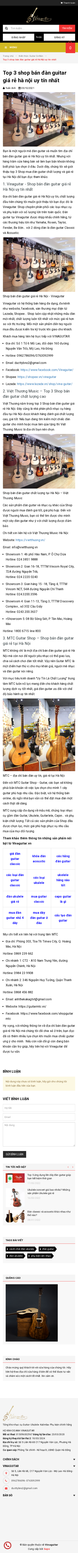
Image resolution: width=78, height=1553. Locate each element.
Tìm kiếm (67, 28)
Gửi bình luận (14, 1154)
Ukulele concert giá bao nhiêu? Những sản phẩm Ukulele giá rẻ (48, 1191)
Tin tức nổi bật (16, 1167)
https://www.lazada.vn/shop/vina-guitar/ (44, 384)
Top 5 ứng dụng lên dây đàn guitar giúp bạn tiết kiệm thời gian (49, 1177)
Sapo (47, 1548)
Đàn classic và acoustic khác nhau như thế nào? (49, 1213)
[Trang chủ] (39, 15)
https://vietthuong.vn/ (30, 540)
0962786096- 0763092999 (25, 1480)
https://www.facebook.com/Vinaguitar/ (46, 370)
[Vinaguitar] (39, 1413)
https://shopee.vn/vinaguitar (36, 377)
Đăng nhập (18, 37)
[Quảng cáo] (39, 1313)
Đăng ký (59, 37)
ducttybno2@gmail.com (24, 1488)
